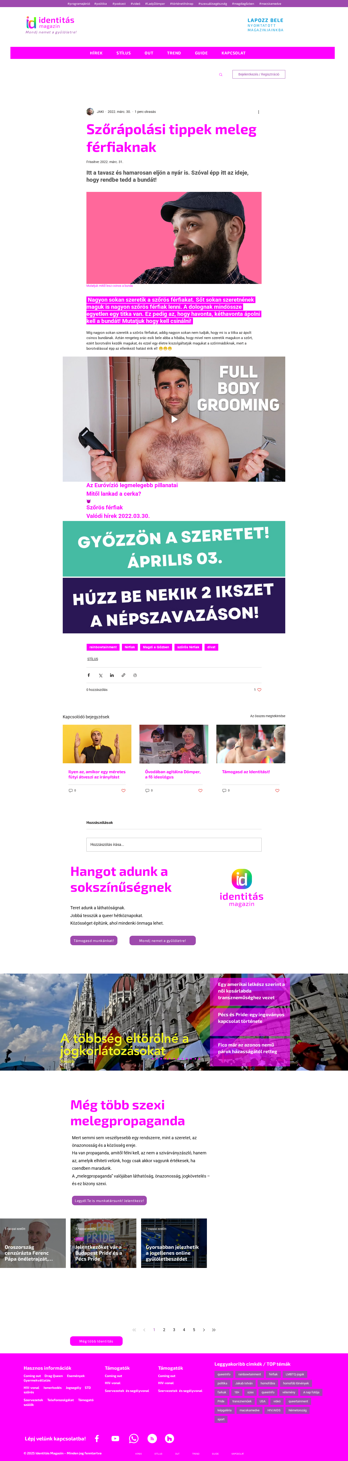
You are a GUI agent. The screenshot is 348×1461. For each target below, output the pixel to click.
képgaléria (225, 1410)
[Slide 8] (169, 1058)
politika (222, 1383)
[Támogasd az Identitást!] (250, 744)
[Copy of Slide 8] (199, 1058)
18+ (236, 1392)
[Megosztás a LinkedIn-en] (112, 675)
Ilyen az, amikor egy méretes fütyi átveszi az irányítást (97, 774)
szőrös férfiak (188, 647)
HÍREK (79, 1238)
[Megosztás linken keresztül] (123, 675)
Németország (298, 1410)
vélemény (288, 1392)
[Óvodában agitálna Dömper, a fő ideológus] (173, 744)
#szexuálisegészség (213, 3)
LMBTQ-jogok (295, 1374)
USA (262, 1401)
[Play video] (174, 419)
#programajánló (79, 3)
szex (250, 1392)
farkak (222, 1392)
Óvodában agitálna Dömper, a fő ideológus (173, 774)
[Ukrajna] (161, 1058)
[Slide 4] (191, 1058)
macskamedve (249, 1410)
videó (277, 1401)
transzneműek (242, 1401)
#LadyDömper (155, 3)
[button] (221, 74)
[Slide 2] (186, 1058)
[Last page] (214, 1330)
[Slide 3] (182, 1058)
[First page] (134, 1330)
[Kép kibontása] (174, 549)
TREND (80, 1293)
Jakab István (244, 1383)
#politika (100, 3)
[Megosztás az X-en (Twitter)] (100, 675)
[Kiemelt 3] (178, 1058)
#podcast (119, 3)
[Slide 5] (195, 1058)
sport (221, 1419)
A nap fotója (311, 1392)
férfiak (130, 647)
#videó (136, 3)
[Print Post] (135, 675)
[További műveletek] (259, 112)
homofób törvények (296, 1383)
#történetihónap (182, 3)
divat (211, 647)
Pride (221, 1401)
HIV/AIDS (274, 1410)
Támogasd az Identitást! (246, 771)
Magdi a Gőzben (156, 647)
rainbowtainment (103, 647)
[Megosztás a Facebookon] (88, 675)
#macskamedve (270, 3)
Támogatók (117, 1368)
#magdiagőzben (243, 3)
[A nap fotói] (174, 1058)
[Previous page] (144, 1330)
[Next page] (204, 1330)
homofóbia (268, 1383)
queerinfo (224, 1374)
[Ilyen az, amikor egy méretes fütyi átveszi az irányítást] (97, 744)
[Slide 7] (152, 1058)
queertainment (298, 1401)
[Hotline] (157, 1058)
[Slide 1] (148, 1058)
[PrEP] (165, 1058)
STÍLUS (92, 659)
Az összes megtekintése (267, 716)
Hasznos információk (47, 1368)
